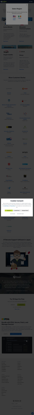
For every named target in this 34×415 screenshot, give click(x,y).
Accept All (8, 210)
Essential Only (16, 210)
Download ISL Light (20, 213)
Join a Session (12, 213)
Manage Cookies (25, 210)
